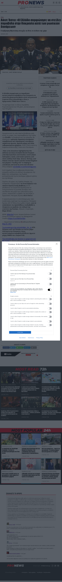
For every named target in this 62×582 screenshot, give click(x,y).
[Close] (57, 244)
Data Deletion (22, 337)
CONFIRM (20, 332)
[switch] (50, 274)
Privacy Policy (39, 337)
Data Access (31, 337)
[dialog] (31, 291)
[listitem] (31, 270)
